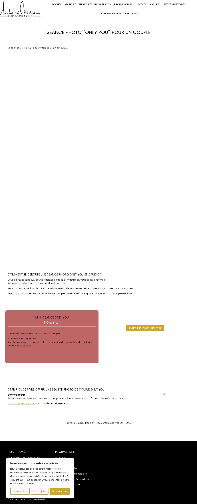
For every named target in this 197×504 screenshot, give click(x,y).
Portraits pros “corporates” (26, 457)
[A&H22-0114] (98, 213)
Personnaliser (20, 491)
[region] (40, 478)
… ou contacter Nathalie (21, 403)
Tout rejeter (39, 491)
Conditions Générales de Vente (76, 479)
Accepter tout (60, 491)
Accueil (62, 457)
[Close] (70, 461)
